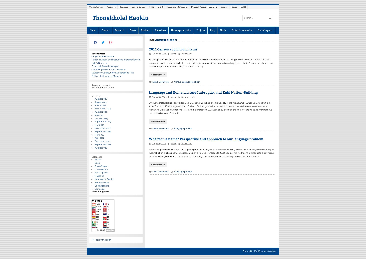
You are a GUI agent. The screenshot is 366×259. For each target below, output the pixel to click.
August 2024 (101, 112)
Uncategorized (102, 186)
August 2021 (101, 148)
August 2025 (101, 102)
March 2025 (100, 105)
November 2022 (103, 128)
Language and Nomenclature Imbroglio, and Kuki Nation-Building (203, 92)
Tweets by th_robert (101, 240)
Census (177, 82)
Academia (111, 7)
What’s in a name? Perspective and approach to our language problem (206, 139)
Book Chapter (101, 166)
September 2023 (103, 121)
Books (133, 30)
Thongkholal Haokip (120, 17)
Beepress (124, 7)
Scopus (224, 7)
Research (119, 30)
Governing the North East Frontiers (109, 69)
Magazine (99, 176)
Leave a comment (160, 82)
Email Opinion (101, 172)
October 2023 (101, 118)
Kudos (234, 7)
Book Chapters (265, 30)
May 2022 (99, 135)
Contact (106, 30)
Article (98, 159)
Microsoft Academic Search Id (204, 7)
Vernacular (186, 54)
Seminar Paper (188, 97)
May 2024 (99, 115)
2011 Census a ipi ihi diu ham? (173, 49)
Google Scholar (138, 7)
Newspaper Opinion (104, 179)
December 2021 (102, 141)
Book (97, 163)
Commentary (101, 169)
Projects (201, 30)
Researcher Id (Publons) (177, 7)
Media (223, 30)
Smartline (271, 251)
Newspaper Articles (181, 30)
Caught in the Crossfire (103, 56)
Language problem (191, 82)
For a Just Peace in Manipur (105, 66)
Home (93, 30)
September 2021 (103, 144)
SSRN (243, 7)
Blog (212, 30)
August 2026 (101, 99)
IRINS (151, 7)
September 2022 (103, 131)
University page (96, 7)
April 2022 (99, 138)
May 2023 (99, 125)
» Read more (158, 74)
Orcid (160, 7)
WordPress (258, 251)
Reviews (145, 30)
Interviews (160, 30)
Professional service (242, 30)
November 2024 (103, 108)
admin (173, 54)
